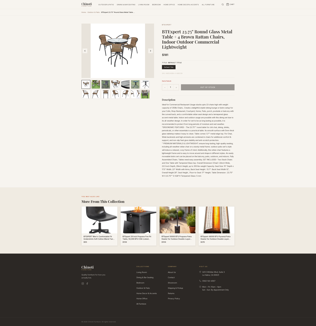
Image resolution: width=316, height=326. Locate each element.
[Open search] (222, 4)
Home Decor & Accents (188, 5)
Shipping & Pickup (175, 288)
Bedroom (156, 5)
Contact (171, 277)
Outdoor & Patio (106, 5)
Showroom (172, 283)
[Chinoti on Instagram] (82, 284)
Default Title (168, 67)
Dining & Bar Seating (126, 5)
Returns (171, 293)
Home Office (169, 5)
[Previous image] (84, 50)
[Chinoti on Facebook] (87, 284)
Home (83, 12)
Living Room (143, 5)
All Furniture (208, 5)
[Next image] (150, 50)
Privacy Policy (174, 298)
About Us (172, 272)
